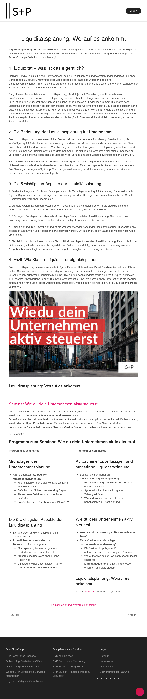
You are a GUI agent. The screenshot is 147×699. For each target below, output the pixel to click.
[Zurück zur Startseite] (19, 10)
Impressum (106, 661)
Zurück (15, 614)
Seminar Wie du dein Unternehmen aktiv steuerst (54, 404)
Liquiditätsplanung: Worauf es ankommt (73, 605)
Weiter (132, 614)
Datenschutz (107, 666)
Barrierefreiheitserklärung (114, 671)
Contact (133, 10)
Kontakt (104, 656)
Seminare (90, 591)
